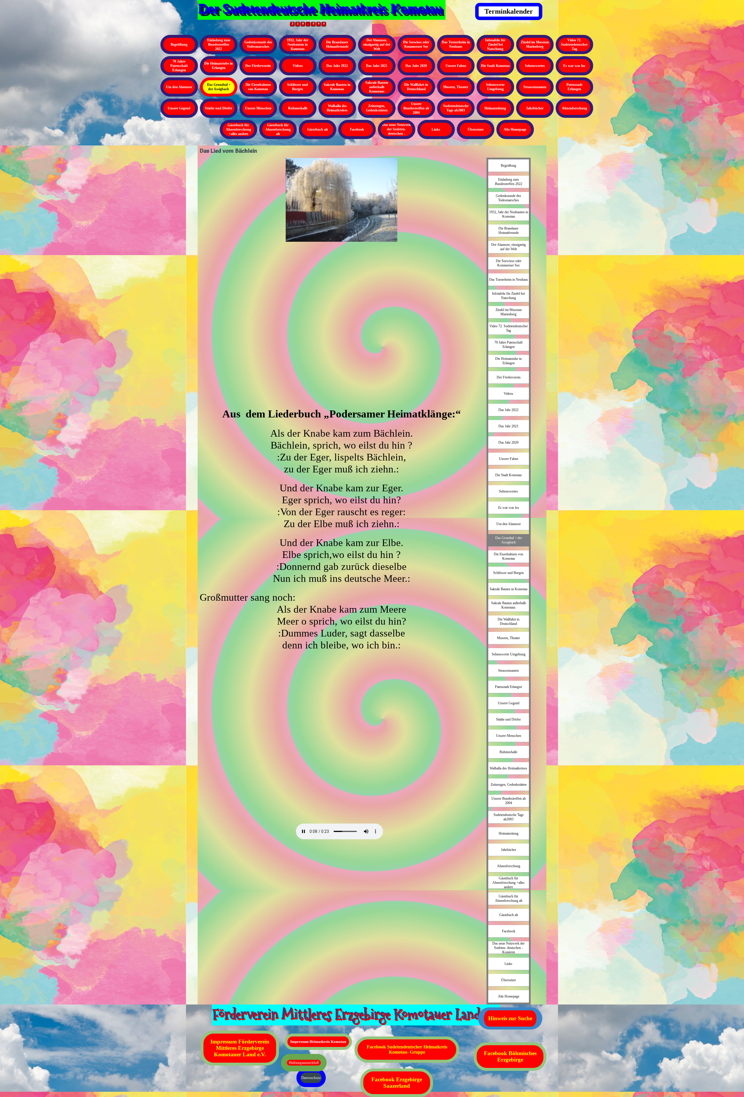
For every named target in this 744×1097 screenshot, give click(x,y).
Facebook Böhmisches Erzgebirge (510, 1056)
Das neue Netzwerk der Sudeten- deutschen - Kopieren (396, 131)
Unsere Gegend (179, 108)
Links (436, 129)
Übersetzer (476, 129)
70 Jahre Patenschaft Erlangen (179, 65)
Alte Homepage (515, 129)
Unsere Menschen (258, 108)
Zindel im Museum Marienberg (535, 44)
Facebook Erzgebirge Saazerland (396, 1082)
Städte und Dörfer (218, 108)
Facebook (357, 129)
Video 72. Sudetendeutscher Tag (574, 44)
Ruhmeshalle (297, 108)
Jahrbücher (534, 108)
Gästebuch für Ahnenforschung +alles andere (238, 129)
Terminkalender (508, 11)
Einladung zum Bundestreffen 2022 (218, 44)
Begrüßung (179, 44)
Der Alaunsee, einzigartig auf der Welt (376, 44)
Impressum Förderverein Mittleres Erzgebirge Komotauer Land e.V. (239, 1048)
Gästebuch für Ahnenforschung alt (278, 129)
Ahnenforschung (574, 108)
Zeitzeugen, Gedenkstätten (377, 108)
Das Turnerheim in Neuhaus (456, 44)
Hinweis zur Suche (510, 1018)
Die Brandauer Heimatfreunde (337, 44)
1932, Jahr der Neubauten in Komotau (297, 44)
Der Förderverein (258, 66)
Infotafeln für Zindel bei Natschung (495, 44)
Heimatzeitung (495, 108)
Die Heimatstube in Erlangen (218, 65)
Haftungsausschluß (304, 1062)
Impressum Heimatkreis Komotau (318, 1041)
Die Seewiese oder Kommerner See (416, 44)
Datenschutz (311, 1077)
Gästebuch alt (317, 129)
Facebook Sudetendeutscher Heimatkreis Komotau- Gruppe (407, 1049)
